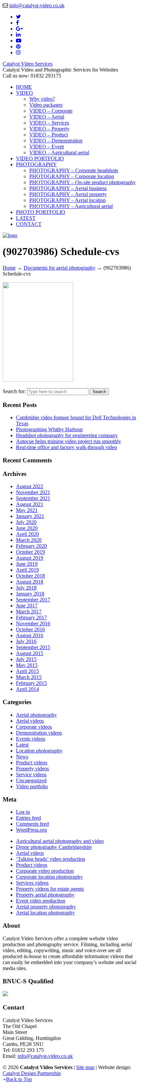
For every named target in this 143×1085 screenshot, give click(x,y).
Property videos (32, 768)
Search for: (14, 391)
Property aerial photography (45, 895)
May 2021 (27, 510)
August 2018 (29, 582)
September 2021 (33, 498)
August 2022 (29, 486)
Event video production (40, 901)
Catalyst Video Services (28, 64)
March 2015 (29, 677)
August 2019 (29, 558)
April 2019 (27, 570)
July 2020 (26, 522)
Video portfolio (32, 786)
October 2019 (30, 552)
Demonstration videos (39, 733)
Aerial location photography (45, 912)
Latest (22, 745)
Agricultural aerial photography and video (60, 841)
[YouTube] (18, 40)
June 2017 (27, 605)
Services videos (32, 883)
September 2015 (33, 647)
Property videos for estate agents (50, 889)
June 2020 (27, 528)
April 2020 (27, 534)
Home (9, 268)
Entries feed (28, 818)
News (22, 756)
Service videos (31, 774)
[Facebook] (17, 23)
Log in (23, 812)
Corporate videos (34, 727)
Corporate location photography (49, 877)
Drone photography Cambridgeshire (54, 847)
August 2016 (29, 635)
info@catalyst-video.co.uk (37, 5)
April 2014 (27, 689)
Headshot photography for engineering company (67, 435)
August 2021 (29, 504)
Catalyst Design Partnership (32, 1073)
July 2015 (26, 659)
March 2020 (29, 540)
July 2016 (26, 641)
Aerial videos (30, 721)
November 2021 (33, 492)
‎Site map (85, 1067)
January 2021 (30, 516)
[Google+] (19, 28)
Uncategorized (31, 780)
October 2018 (30, 576)
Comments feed (32, 824)
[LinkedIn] (18, 34)
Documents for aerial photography (59, 268)
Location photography (39, 750)
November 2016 (33, 623)
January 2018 (30, 593)
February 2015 (31, 683)
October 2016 (30, 629)
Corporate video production (45, 871)
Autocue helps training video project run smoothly (68, 441)
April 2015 (27, 671)
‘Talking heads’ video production (50, 859)
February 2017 (31, 617)
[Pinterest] (18, 46)
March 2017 (29, 611)
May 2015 (27, 665)
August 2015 (29, 653)
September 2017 (33, 599)
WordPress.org (31, 830)
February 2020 (31, 546)
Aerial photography (36, 715)
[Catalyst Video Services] (10, 235)
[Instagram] (18, 52)
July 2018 (26, 588)
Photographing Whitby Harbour (49, 429)
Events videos (30, 739)
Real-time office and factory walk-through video (66, 447)
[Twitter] (18, 17)
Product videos (31, 762)
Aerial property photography (46, 906)
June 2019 (27, 564)
